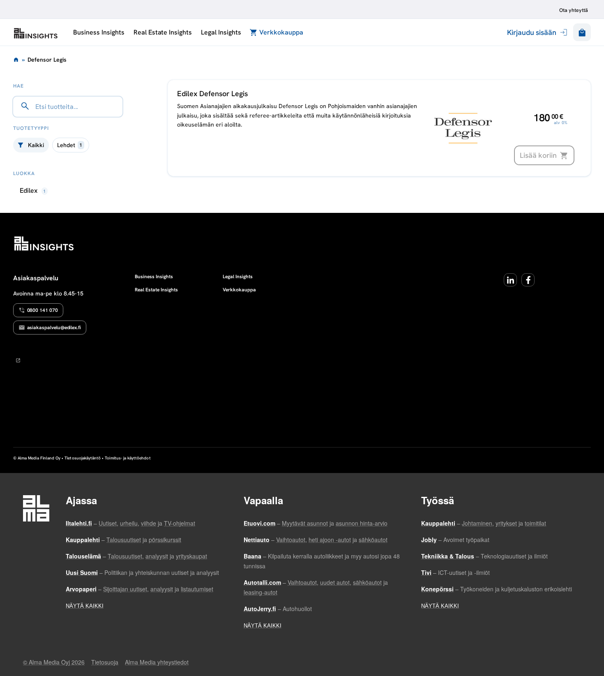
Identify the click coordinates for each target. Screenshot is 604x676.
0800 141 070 (42, 310)
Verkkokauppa (281, 32)
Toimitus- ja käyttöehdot (127, 458)
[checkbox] (70, 145)
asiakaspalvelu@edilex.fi (54, 327)
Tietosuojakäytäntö (83, 458)
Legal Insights (221, 32)
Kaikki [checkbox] (36, 145)
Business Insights (98, 32)
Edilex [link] (33, 190)
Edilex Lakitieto (35, 33)
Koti (16, 59)
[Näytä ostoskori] (582, 32)
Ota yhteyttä (573, 10)
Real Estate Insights (163, 32)
